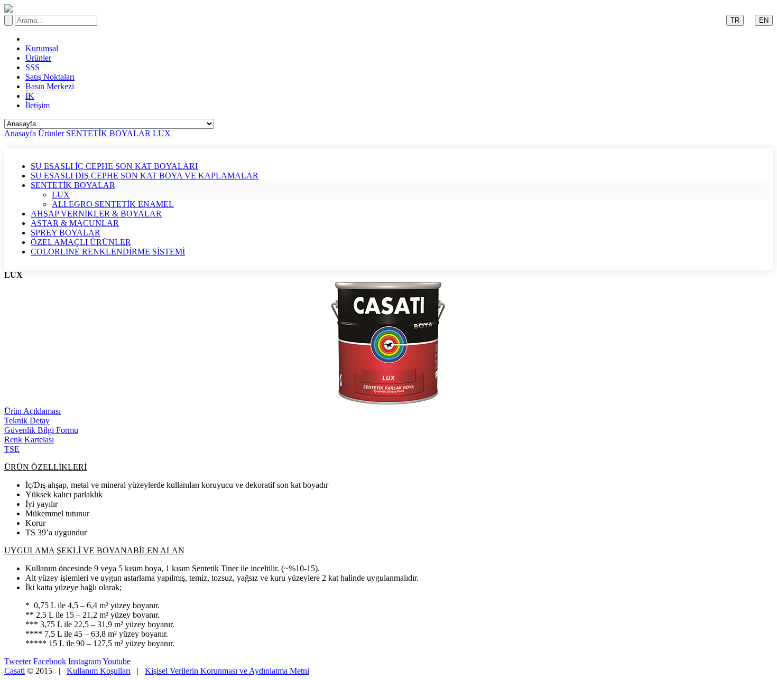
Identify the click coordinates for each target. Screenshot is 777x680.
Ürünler (38, 57)
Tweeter (17, 661)
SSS (32, 67)
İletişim (37, 105)
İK (29, 95)
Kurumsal (41, 48)
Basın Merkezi (49, 86)
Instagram (84, 661)
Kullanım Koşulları (99, 670)
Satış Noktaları (50, 76)
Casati (14, 670)
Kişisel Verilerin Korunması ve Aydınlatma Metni (227, 670)
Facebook (49, 661)
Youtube (117, 661)
